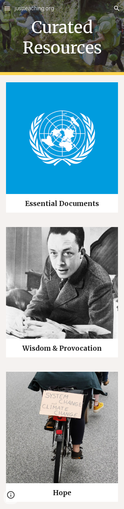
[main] (62, 38)
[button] (7, 8)
